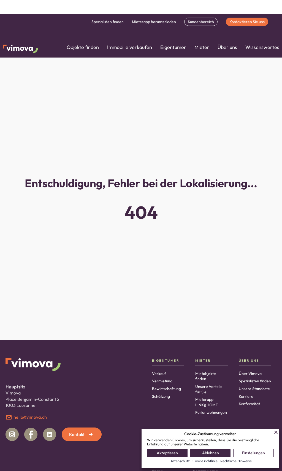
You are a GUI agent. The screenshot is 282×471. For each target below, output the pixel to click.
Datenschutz (179, 461)
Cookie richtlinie (205, 461)
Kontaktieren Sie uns (247, 21)
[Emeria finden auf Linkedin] (49, 434)
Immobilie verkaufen (129, 47)
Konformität (249, 403)
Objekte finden (83, 47)
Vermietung (162, 381)
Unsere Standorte (254, 388)
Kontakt (77, 434)
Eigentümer (173, 47)
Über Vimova (250, 373)
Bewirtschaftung (166, 388)
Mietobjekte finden (205, 376)
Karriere (246, 396)
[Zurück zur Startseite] (20, 50)
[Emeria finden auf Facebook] (30, 434)
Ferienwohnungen (211, 412)
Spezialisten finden (107, 21)
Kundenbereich (201, 21)
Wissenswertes (262, 47)
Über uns (227, 47)
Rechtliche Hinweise (236, 461)
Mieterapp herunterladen (154, 21)
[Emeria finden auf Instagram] (12, 434)
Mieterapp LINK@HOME (206, 402)
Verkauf (159, 373)
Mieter (201, 47)
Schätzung (161, 396)
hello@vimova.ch (30, 417)
